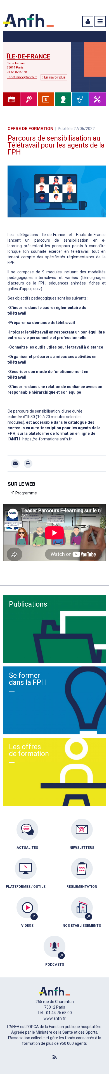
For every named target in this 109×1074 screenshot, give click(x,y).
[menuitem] (27, 838)
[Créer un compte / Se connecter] (87, 21)
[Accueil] (28, 20)
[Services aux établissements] (46, 99)
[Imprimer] (28, 463)
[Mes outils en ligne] (97, 99)
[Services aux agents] (63, 99)
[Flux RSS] (54, 1057)
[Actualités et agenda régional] (11, 99)
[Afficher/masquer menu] (100, 21)
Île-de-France (28, 56)
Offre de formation (30, 128)
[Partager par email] (15, 463)
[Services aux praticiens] (80, 99)
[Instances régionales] (28, 99)
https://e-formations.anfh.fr (47, 439)
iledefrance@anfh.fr (22, 77)
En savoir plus (54, 77)
